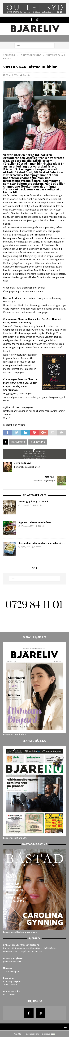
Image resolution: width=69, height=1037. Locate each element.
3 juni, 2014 (25, 546)
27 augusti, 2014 (27, 526)
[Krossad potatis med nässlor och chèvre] (9, 549)
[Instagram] (37, 20)
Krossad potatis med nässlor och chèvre (41, 543)
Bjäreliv (26, 75)
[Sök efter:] (34, 45)
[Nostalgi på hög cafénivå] (9, 507)
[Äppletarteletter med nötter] (9, 528)
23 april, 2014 (12, 75)
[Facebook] (31, 20)
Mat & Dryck (18, 442)
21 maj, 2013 (26, 505)
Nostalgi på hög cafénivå (33, 501)
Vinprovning (38, 442)
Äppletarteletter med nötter (35, 522)
